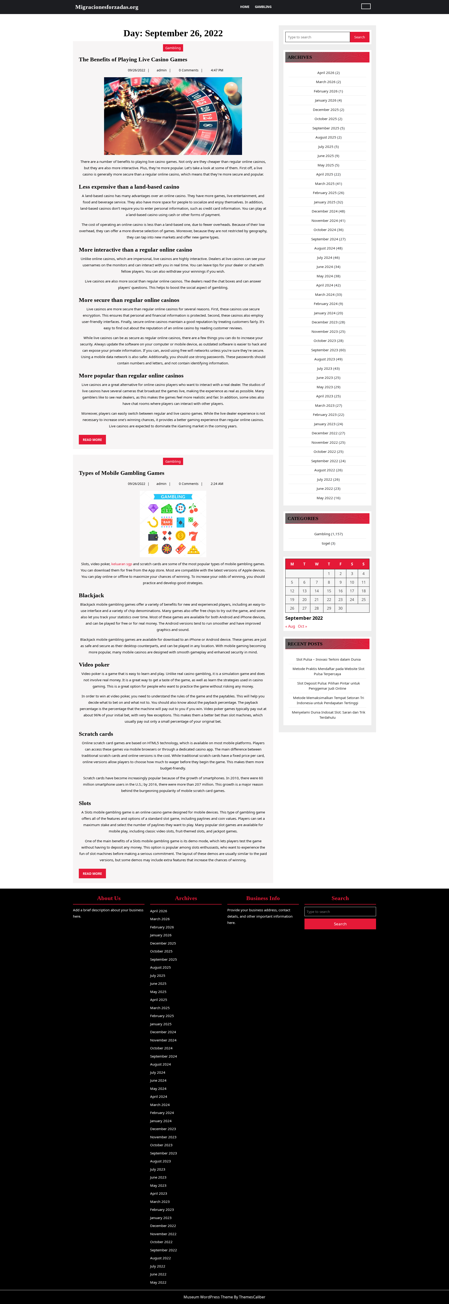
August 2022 (324, 470)
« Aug (290, 626)
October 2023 (325, 340)
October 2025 (326, 118)
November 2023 (324, 331)
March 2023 (325, 405)
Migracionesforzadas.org (106, 7)
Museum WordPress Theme (208, 1297)
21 (317, 599)
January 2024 (325, 313)
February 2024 (326, 303)
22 (329, 599)
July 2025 (325, 146)
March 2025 (325, 183)
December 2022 (325, 433)
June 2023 (325, 377)
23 (340, 599)
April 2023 (324, 396)
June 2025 (326, 155)
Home (244, 7)
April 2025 (324, 174)
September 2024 (324, 239)
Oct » (302, 626)
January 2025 (325, 202)
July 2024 (324, 257)
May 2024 (325, 276)
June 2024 (325, 266)
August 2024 (324, 248)
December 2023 (325, 322)
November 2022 (324, 442)
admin (162, 70)
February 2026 (326, 91)
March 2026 (326, 81)
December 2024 (325, 211)
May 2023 (325, 387)
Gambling (263, 7)
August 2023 (324, 359)
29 (329, 608)
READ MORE (94, 440)
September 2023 (324, 350)
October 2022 (325, 451)
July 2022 (324, 479)
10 (352, 582)
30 (340, 608)
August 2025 (325, 137)
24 (352, 599)
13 (304, 590)
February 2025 (325, 192)
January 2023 (325, 423)
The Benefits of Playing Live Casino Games (133, 59)
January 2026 (326, 100)
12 (292, 590)
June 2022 (325, 488)
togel (326, 543)
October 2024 (325, 229)
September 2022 (324, 460)
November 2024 (324, 220)
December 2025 (326, 109)
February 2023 (325, 414)
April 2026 (325, 72)
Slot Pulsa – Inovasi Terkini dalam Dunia (328, 659)
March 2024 (325, 294)
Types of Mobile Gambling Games (121, 473)
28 (317, 608)
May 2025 (326, 165)
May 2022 (325, 497)
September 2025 (325, 128)
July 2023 (324, 368)
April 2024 (324, 285)
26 (292, 608)
